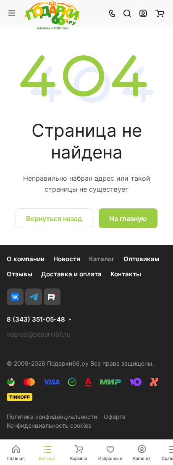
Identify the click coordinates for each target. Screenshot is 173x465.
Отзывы (19, 274)
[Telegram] (33, 296)
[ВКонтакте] (15, 296)
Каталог (102, 259)
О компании (26, 259)
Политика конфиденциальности (52, 416)
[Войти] (143, 13)
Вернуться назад (54, 218)
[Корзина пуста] (159, 13)
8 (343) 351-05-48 (36, 319)
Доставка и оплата (71, 274)
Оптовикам (141, 259)
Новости (66, 259)
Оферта (115, 416)
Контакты (125, 274)
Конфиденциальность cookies (49, 425)
